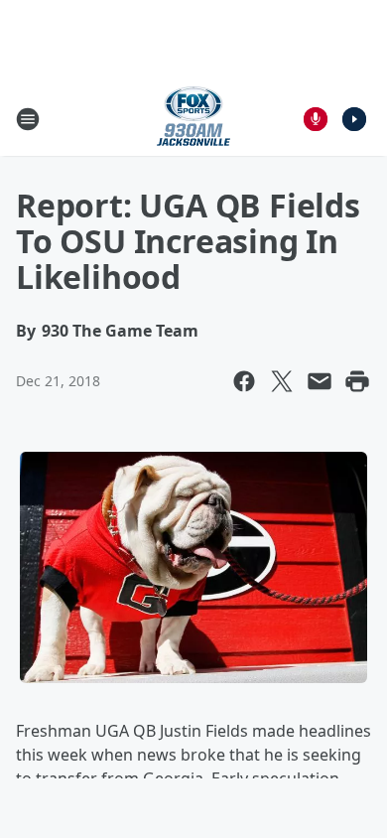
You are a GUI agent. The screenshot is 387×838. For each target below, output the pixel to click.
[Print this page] (357, 381)
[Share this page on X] (282, 381)
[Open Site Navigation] (28, 119)
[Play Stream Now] (354, 119)
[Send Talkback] (315, 119)
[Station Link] (193, 118)
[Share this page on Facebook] (244, 381)
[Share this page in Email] (319, 381)
